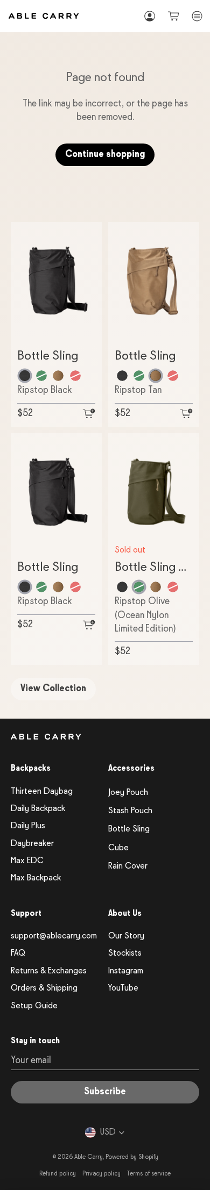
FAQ (18, 953)
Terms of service (149, 1174)
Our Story (126, 936)
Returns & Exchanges (49, 971)
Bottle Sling (129, 829)
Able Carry (88, 1157)
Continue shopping (105, 154)
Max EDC (27, 861)
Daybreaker (32, 844)
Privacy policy (101, 1174)
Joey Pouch (128, 793)
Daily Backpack (38, 809)
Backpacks (31, 768)
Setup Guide (34, 1006)
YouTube (123, 988)
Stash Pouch (130, 811)
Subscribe (105, 1091)
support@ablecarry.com (54, 936)
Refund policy (57, 1174)
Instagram (125, 971)
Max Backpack (36, 878)
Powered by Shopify (132, 1157)
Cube (118, 848)
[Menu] (197, 16)
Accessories (131, 768)
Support (26, 913)
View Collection (53, 688)
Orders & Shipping (44, 988)
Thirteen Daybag (42, 791)
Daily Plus (28, 826)
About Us (125, 913)
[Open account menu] (150, 16)
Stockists (125, 953)
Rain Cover (128, 866)
